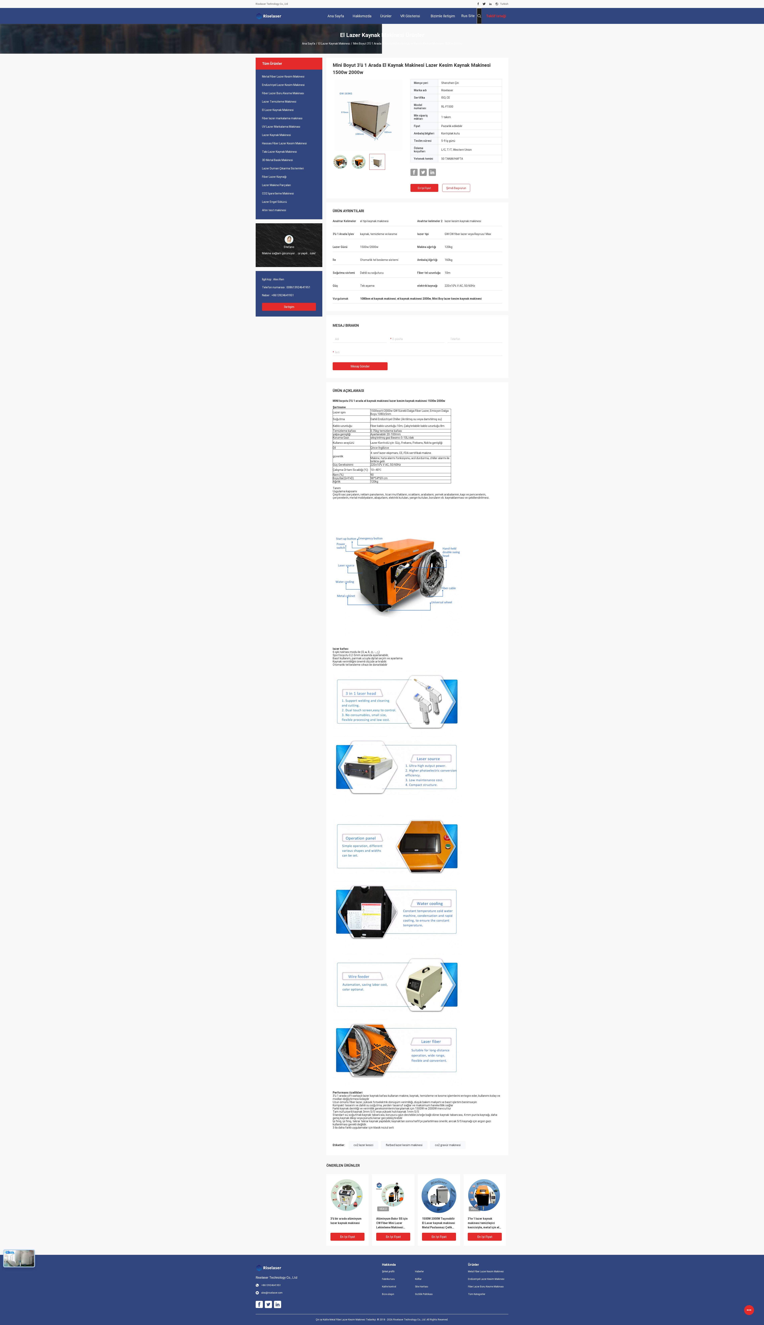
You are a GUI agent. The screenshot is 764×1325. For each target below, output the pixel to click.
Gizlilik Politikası (424, 1294)
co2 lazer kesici (363, 1145)
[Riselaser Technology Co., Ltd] (269, 15)
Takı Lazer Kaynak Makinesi (279, 151)
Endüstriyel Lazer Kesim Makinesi (283, 84)
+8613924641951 (282, 295)
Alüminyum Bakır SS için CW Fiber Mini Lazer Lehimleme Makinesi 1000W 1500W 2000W (392, 1223)
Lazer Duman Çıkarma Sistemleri (283, 168)
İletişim (289, 307)
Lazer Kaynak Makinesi (276, 135)
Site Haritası (421, 1286)
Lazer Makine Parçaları (276, 185)
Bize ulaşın (388, 1294)
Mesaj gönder (360, 366)
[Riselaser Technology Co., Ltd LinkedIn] (490, 4)
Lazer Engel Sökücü (274, 201)
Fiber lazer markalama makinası (282, 118)
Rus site (468, 16)
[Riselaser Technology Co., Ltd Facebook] (478, 4)
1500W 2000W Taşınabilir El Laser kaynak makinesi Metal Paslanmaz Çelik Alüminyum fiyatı (438, 1223)
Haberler (419, 1271)
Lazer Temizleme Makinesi (279, 101)
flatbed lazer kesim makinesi (404, 1145)
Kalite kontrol (389, 1286)
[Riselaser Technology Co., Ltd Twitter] (484, 4)
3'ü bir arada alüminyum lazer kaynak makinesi (346, 1221)
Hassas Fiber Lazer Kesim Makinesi (284, 143)
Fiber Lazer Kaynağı (274, 176)
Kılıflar (418, 1279)
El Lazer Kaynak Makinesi (334, 43)
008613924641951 (298, 287)
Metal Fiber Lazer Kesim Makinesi (283, 76)
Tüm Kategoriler (476, 1294)
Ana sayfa (308, 43)
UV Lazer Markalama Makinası (281, 126)
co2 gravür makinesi (448, 1145)
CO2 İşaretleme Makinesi (278, 193)
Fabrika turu (388, 1279)
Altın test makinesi (274, 210)
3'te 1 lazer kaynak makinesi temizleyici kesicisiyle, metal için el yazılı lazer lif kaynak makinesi (483, 1223)
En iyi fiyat (424, 188)
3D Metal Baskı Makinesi (277, 160)
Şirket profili (388, 1271)
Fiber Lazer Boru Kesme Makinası (283, 93)
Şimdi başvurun (456, 188)
